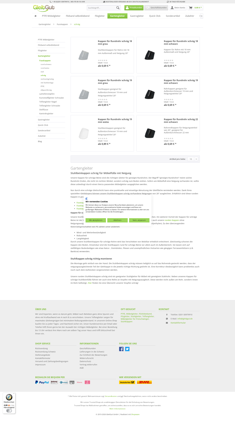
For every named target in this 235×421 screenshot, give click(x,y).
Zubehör (42, 136)
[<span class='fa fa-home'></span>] (35, 15)
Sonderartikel (44, 130)
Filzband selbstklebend (48, 45)
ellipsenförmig (46, 90)
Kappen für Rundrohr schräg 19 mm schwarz (181, 81)
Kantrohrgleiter (46, 113)
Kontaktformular (178, 322)
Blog (40, 141)
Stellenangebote (42, 355)
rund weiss (45, 68)
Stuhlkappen (126, 321)
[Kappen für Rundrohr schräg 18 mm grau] (83, 55)
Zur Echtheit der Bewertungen (93, 355)
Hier (90, 283)
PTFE (42, 86)
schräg (43, 75)
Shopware (135, 414)
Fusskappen (45, 60)
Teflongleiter (148, 316)
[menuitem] (104, 7)
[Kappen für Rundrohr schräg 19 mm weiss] (83, 133)
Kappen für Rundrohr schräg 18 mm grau (115, 42)
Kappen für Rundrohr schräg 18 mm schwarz (181, 42)
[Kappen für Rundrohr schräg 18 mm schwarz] (149, 55)
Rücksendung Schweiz (45, 351)
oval (42, 72)
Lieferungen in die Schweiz (92, 351)
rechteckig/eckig (47, 79)
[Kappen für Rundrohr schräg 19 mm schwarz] (149, 94)
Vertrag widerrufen (88, 364)
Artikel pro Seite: (177, 159)
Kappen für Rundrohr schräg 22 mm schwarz (181, 120)
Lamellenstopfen (47, 94)
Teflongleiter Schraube (49, 105)
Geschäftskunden (88, 348)
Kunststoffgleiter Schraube (51, 97)
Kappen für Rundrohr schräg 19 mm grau (115, 81)
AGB (82, 368)
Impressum (40, 364)
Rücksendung (41, 348)
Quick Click (43, 125)
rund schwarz (46, 64)
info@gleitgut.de (185, 318)
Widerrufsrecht (87, 358)
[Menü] (13, 394)
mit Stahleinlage (47, 83)
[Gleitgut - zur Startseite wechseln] (43, 8)
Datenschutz (85, 361)
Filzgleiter (42, 50)
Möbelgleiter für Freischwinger (135, 319)
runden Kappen (172, 220)
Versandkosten (111, 396)
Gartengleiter (44, 56)
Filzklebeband (145, 313)
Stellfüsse (43, 109)
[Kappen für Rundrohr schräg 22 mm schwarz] (149, 133)
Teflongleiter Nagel (48, 101)
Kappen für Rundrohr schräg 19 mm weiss (115, 120)
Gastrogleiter (44, 119)
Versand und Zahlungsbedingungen (51, 361)
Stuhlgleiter (136, 316)
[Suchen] (118, 7)
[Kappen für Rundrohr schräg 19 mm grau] (83, 94)
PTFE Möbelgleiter (46, 39)
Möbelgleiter (132, 313)
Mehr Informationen (117, 409)
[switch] (9, 410)
